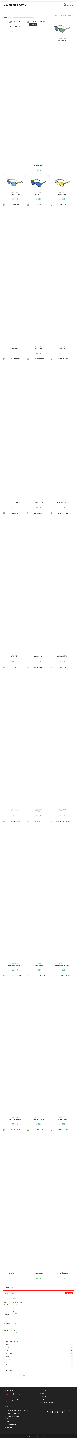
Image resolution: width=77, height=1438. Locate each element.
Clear (13, 347)
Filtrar (69, 1293)
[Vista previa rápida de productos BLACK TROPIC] (49, 361)
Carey (60, 347)
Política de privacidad (13, 1416)
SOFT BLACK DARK (38, 965)
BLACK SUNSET (38, 657)
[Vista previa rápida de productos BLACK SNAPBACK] (49, 24)
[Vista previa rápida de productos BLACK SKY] (25, 670)
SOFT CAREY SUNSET (62, 1119)
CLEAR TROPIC (15, 502)
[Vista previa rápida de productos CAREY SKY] (72, 670)
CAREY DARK (62, 348)
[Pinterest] (62, 1412)
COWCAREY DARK (38, 1119)
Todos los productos (48, 1402)
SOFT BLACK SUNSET (62, 965)
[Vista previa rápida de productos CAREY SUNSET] (72, 516)
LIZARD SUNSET (62, 194)
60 (68, 16)
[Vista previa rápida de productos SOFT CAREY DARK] (25, 978)
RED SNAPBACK (15, 26)
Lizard (64, 38)
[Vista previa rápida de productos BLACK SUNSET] (49, 516)
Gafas (60, 38)
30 (66, 16)
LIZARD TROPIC (15, 194)
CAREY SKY (62, 811)
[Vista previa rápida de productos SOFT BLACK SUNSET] (72, 824)
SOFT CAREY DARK (15, 1119)
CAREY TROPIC (62, 502)
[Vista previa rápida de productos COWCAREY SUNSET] (25, 824)
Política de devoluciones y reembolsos (18, 1410)
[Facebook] (12, 1375)
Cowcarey (13, 963)
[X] (6, 1375)
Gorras (15, 25)
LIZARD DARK (62, 40)
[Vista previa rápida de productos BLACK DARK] (49, 207)
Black (36, 347)
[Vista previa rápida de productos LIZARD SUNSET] (72, 178)
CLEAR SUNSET (38, 811)
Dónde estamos (11, 1424)
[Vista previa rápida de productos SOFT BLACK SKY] (25, 1132)
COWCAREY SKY (38, 1273)
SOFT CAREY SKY (62, 1273)
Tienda (9, 1421)
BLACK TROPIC (38, 502)
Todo (71, 16)
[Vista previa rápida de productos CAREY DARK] (72, 207)
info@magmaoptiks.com (17, 1394)
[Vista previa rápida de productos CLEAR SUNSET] (49, 670)
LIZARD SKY (38, 194)
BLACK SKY (14, 811)
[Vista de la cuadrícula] (5, 16)
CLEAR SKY (14, 657)
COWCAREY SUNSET (14, 965)
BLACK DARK (38, 348)
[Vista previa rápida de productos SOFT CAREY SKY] (72, 1132)
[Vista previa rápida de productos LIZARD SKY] (49, 178)
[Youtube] (23, 1375)
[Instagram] (18, 1375)
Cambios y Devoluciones (14, 1413)
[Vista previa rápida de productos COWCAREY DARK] (49, 978)
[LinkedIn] (57, 1412)
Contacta (9, 1427)
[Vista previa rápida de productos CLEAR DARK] (25, 207)
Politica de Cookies (12, 1419)
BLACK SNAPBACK (38, 165)
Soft (40, 963)
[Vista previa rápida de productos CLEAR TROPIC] (25, 361)
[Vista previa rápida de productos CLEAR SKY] (25, 516)
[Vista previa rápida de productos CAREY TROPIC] (72, 361)
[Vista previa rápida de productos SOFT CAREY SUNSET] (72, 978)
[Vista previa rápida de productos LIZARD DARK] (72, 24)
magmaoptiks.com (16, 1400)
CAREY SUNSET (62, 657)
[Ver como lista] (9, 16)
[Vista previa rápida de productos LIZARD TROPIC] (25, 178)
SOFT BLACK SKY (14, 1273)
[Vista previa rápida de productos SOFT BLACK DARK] (49, 824)
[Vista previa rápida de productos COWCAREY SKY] (49, 1132)
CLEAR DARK (15, 348)
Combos (44, 1399)
